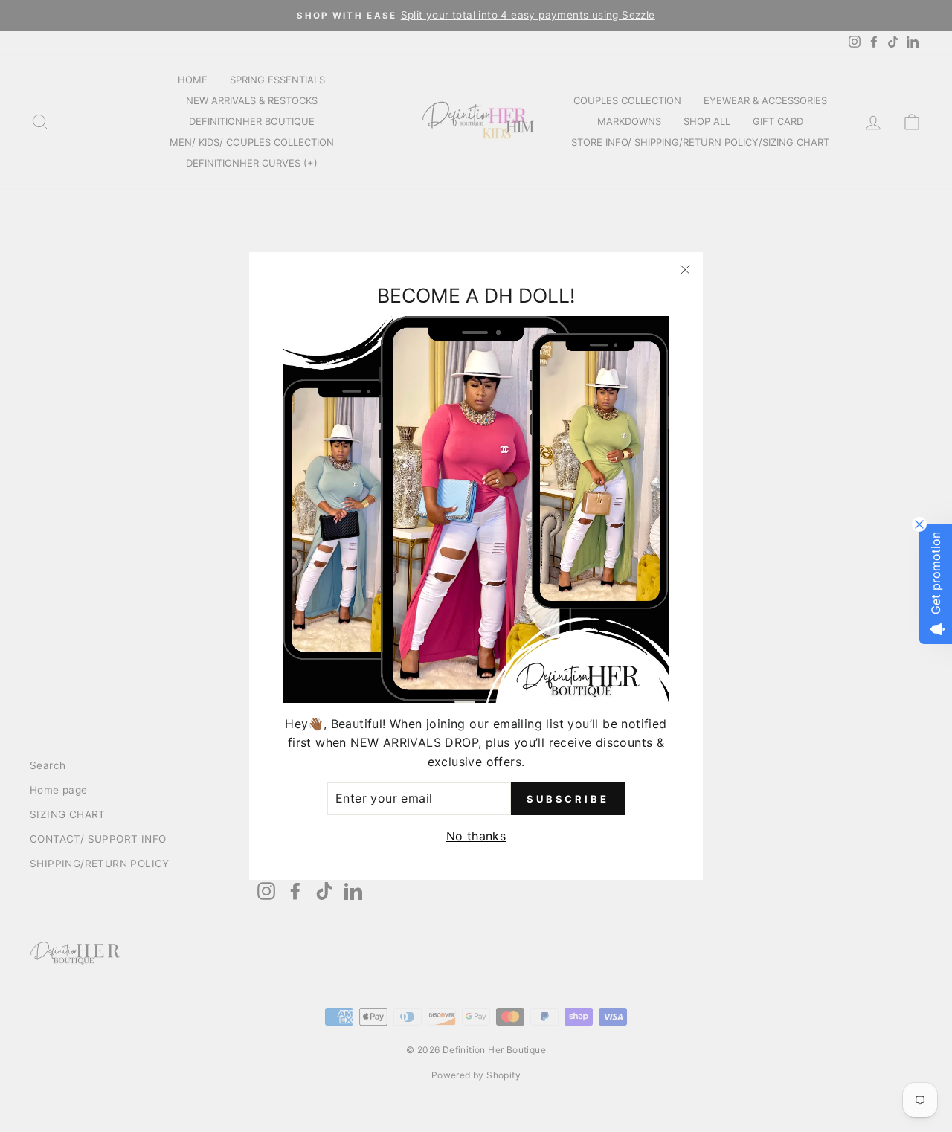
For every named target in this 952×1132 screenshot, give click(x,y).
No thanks (476, 836)
